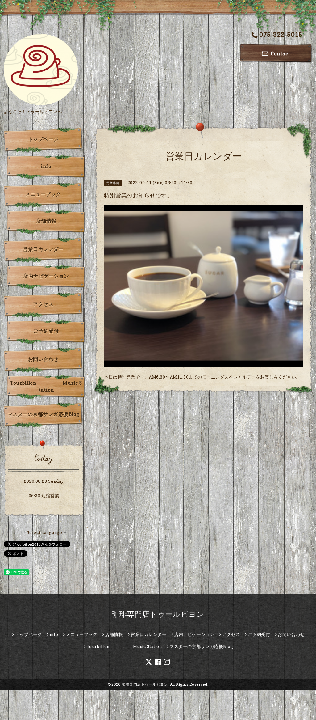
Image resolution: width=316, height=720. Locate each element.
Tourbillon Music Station (46, 386)
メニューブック (43, 194)
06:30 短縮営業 (44, 495)
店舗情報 (46, 221)
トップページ (43, 139)
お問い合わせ (43, 359)
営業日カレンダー (43, 249)
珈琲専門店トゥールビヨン (158, 614)
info (46, 166)
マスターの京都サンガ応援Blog (43, 414)
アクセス (43, 304)
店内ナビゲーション (46, 276)
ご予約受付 (46, 331)
